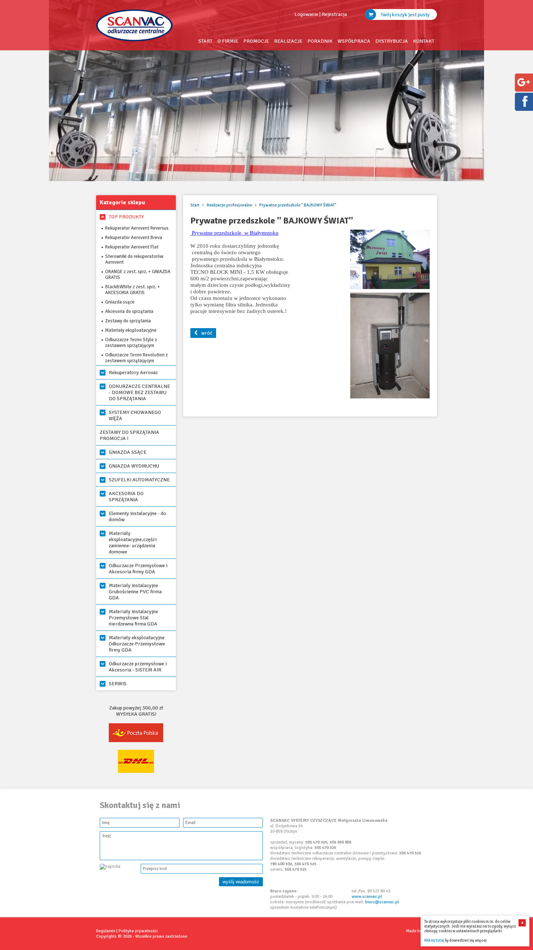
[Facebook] (523, 107)
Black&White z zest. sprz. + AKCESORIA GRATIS (132, 290)
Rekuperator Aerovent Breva (133, 237)
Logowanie (306, 14)
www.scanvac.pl (367, 896)
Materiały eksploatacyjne (131, 330)
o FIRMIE (228, 41)
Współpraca (354, 41)
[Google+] (523, 87)
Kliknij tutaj (434, 940)
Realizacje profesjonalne (230, 205)
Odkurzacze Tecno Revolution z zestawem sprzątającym (136, 358)
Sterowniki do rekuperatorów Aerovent (134, 259)
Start (205, 41)
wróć (206, 333)
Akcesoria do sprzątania (129, 311)
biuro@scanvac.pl (382, 902)
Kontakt (423, 41)
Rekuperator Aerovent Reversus (137, 228)
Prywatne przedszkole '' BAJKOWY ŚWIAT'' (297, 205)
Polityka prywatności (138, 931)
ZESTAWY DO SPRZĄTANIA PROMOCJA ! (129, 435)
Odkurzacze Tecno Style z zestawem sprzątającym (131, 342)
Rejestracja (334, 14)
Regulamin (105, 931)
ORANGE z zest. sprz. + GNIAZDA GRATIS (137, 274)
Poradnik (319, 41)
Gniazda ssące (120, 302)
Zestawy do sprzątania (128, 321)
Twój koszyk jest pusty (405, 15)
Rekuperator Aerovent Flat (131, 247)
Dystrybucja (391, 41)
